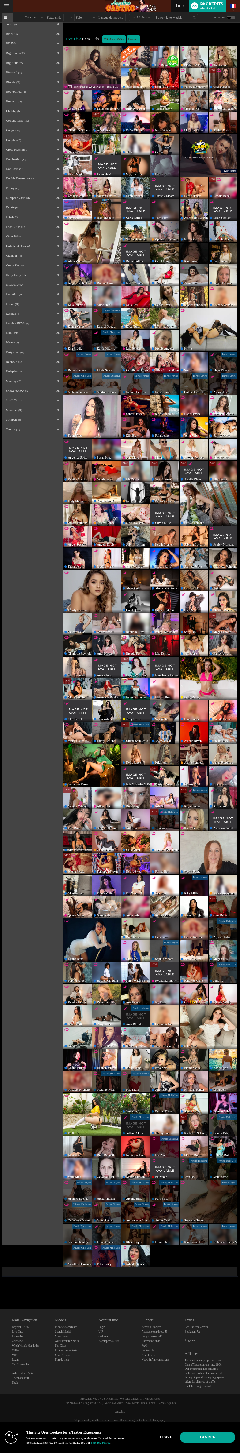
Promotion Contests (66, 1350)
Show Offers (62, 1355)
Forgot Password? (152, 1336)
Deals (15, 1382)
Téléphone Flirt (20, 1378)
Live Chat (17, 1331)
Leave (166, 1437)
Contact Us (148, 1350)
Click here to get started (198, 1386)
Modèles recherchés (66, 1327)
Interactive (17, 1336)
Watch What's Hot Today (25, 1345)
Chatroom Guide (151, 1341)
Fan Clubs (61, 1345)
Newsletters (148, 1355)
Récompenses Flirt (108, 1341)
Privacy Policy (100, 1442)
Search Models (63, 1331)
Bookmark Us (192, 1331)
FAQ (144, 1345)
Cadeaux (103, 1336)
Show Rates (61, 1336)
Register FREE (20, 1327)
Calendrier (17, 1341)
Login (180, 5)
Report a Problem (151, 1327)
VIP (14, 1355)
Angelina (190, 1340)
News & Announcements (155, 1359)
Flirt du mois (62, 1359)
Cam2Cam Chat (21, 1364)
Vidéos (16, 1350)
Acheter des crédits (22, 1373)
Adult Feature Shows (67, 1341)
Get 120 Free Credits (196, 1327)
